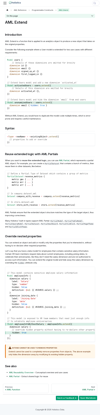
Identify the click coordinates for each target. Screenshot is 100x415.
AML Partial (64, 160)
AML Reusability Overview (21, 372)
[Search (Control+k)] (95, 3)
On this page (12, 16)
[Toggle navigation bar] (5, 3)
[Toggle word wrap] (87, 270)
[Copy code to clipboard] (92, 60)
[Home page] (7, 10)
